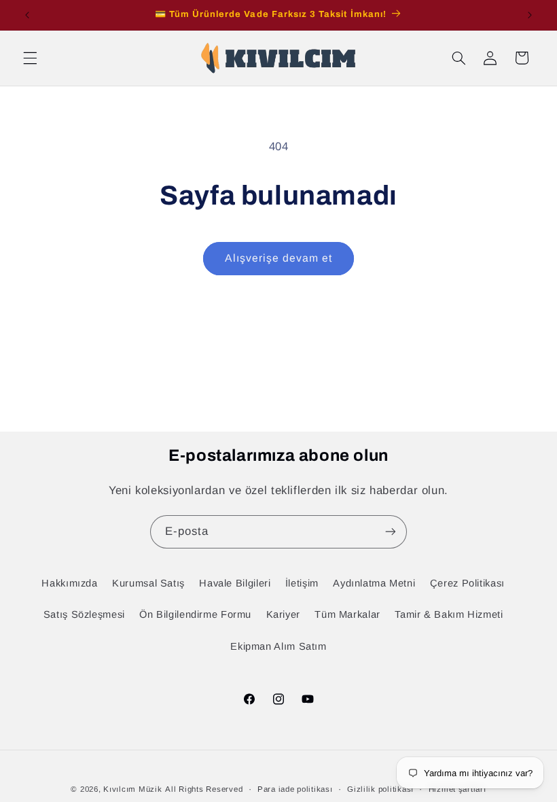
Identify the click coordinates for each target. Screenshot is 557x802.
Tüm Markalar (347, 614)
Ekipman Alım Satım (278, 646)
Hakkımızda (69, 583)
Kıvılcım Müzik (132, 789)
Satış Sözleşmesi (84, 614)
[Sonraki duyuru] (530, 15)
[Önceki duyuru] (27, 15)
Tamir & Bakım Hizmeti (449, 614)
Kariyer (283, 614)
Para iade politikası (295, 789)
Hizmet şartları (457, 789)
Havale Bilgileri (234, 583)
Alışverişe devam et (279, 258)
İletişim (302, 583)
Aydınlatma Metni (374, 583)
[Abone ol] (390, 531)
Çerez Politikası (467, 583)
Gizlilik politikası (380, 789)
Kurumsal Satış (148, 583)
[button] (30, 57)
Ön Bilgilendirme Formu (195, 614)
